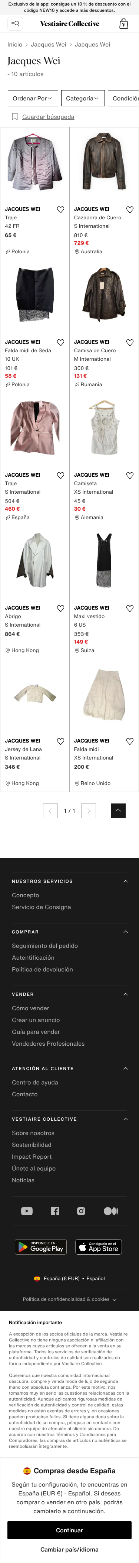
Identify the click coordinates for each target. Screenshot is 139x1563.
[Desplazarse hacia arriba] (118, 810)
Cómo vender (30, 1008)
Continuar (69, 1530)
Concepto (25, 895)
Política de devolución (42, 969)
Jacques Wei (48, 44)
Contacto (24, 1094)
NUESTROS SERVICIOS (42, 881)
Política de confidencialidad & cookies (66, 1299)
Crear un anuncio (36, 1019)
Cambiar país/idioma (69, 1549)
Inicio (14, 44)
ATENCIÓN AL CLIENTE (43, 1069)
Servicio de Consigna (41, 906)
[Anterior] (50, 810)
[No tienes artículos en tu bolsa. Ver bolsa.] (124, 23)
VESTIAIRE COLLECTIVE (44, 1119)
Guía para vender (36, 1031)
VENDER (23, 994)
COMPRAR (25, 932)
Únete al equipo (34, 1168)
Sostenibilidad (32, 1144)
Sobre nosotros (33, 1132)
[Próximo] (88, 810)
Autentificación (33, 957)
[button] (124, 23)
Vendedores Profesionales (48, 1043)
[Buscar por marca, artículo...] (15, 24)
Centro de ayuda (35, 1082)
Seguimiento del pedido (45, 945)
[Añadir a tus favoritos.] (60, 209)
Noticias (23, 1180)
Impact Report (32, 1156)
